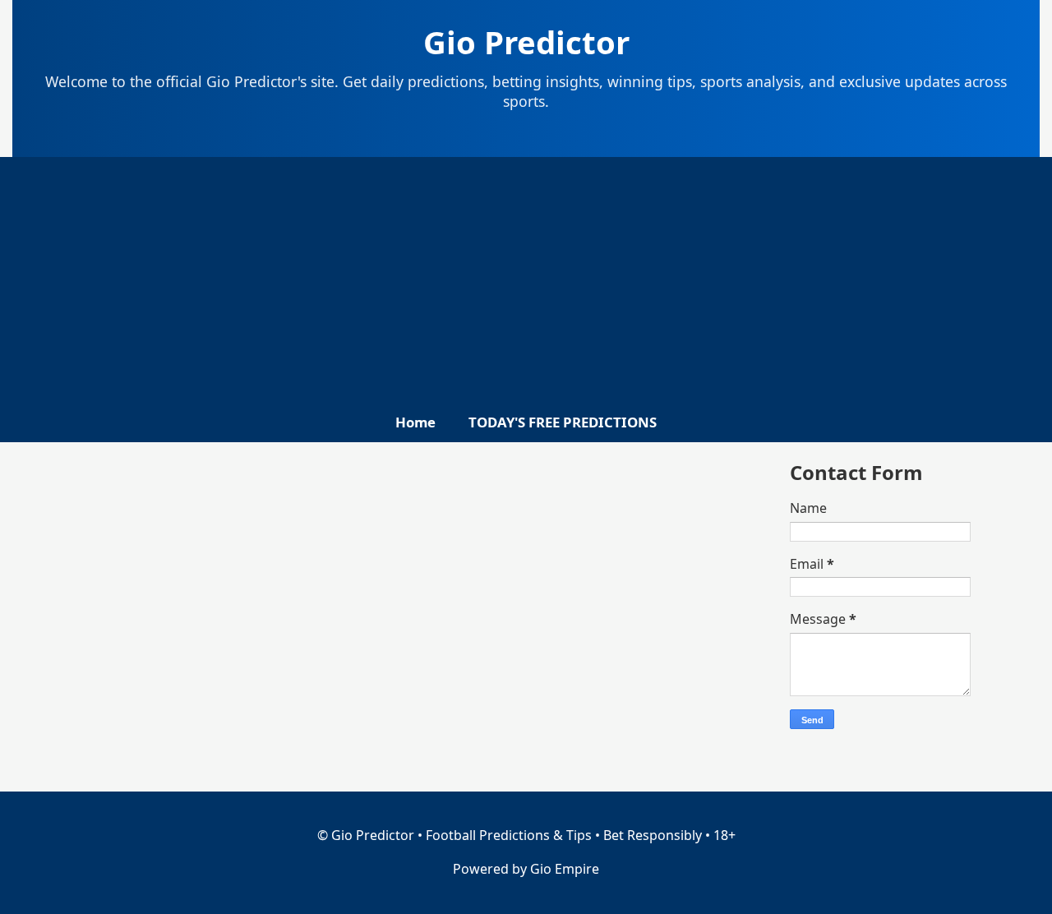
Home (415, 422)
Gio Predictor (526, 42)
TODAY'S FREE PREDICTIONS (562, 422)
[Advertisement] (526, 288)
